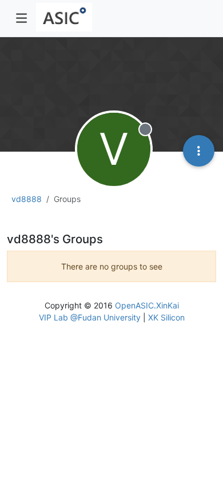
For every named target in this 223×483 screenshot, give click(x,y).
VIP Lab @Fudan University (90, 317)
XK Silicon (166, 317)
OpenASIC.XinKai (147, 305)
